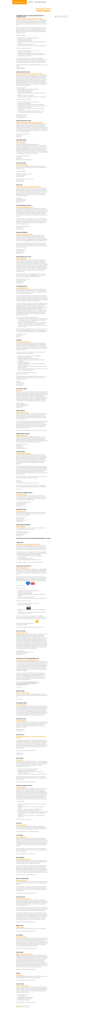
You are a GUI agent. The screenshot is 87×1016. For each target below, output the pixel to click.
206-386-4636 (19, 521)
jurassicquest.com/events (40, 62)
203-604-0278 (19, 654)
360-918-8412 (19, 253)
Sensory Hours (19, 975)
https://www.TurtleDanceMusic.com (31, 682)
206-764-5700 (19, 407)
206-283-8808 (19, 282)
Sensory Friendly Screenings (22, 898)
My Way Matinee (20, 927)
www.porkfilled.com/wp (28, 331)
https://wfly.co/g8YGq (21, 379)
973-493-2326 (19, 687)
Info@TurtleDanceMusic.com (22, 684)
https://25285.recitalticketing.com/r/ (24, 159)
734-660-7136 (19, 754)
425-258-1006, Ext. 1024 (21, 448)
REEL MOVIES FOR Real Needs (23, 859)
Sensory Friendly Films (21, 936)
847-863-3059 (19, 699)
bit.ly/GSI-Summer (41, 711)
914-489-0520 (19, 730)
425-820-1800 (19, 489)
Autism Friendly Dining (21, 825)
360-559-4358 (19, 202)
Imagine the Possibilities (21, 435)
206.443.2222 (19, 385)
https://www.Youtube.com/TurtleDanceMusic (26, 683)
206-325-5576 (19, 535)
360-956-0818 (19, 506)
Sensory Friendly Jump (21, 880)
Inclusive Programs (20, 526)
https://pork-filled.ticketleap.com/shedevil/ (25, 330)
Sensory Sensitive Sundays (22, 985)
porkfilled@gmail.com (42, 331)
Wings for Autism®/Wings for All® (24, 954)
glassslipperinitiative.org (30, 713)
